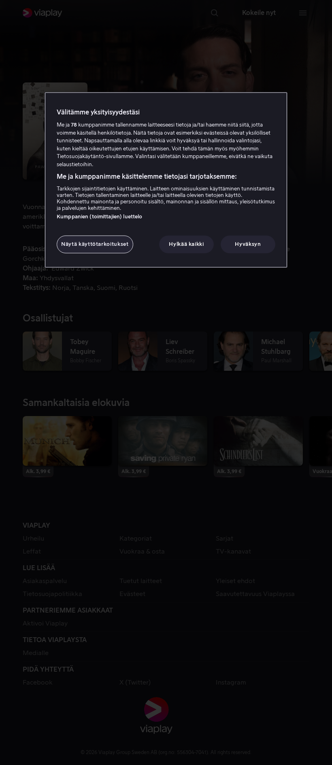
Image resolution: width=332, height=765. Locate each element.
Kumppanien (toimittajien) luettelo (99, 216)
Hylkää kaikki (186, 244)
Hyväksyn (248, 244)
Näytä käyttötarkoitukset (95, 244)
